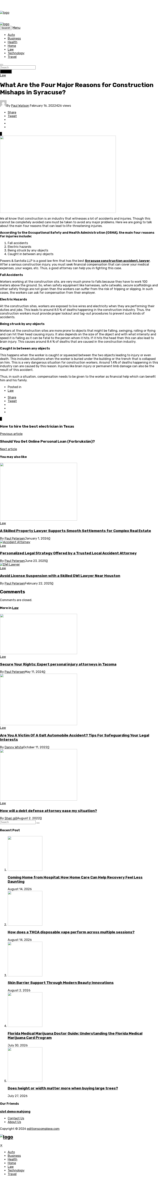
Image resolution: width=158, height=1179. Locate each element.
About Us (14, 1122)
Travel (12, 57)
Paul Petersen (15, 538)
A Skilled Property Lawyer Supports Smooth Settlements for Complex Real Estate (75, 531)
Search (6, 71)
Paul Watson (20, 105)
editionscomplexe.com (43, 1129)
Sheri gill (11, 818)
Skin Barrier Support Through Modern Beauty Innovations (61, 983)
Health (12, 42)
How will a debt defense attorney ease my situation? (48, 811)
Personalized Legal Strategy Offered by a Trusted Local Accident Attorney (68, 553)
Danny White (14, 747)
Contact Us (16, 1118)
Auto (11, 35)
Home (12, 46)
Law (11, 49)
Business (14, 38)
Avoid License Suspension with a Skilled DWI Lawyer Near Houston (60, 576)
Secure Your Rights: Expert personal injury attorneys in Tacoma (58, 664)
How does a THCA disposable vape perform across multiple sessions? (71, 932)
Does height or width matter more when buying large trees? (63, 1088)
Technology (16, 53)
